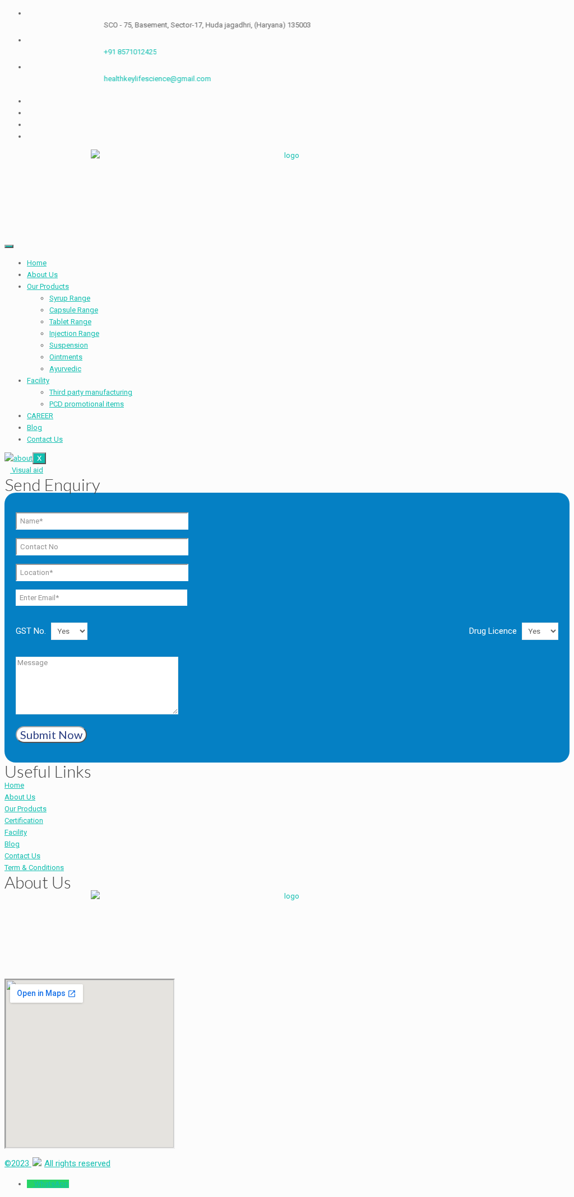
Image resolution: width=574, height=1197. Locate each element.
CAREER (40, 416)
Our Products (48, 286)
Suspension (68, 345)
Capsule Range (73, 310)
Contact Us (45, 439)
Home (37, 263)
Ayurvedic (65, 368)
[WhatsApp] (30, 1184)
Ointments (65, 357)
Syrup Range (69, 298)
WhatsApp (51, 1184)
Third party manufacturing (90, 392)
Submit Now (51, 734)
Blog (34, 427)
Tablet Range (70, 321)
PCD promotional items (86, 404)
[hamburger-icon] (8, 246)
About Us (42, 274)
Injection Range (74, 333)
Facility (38, 380)
